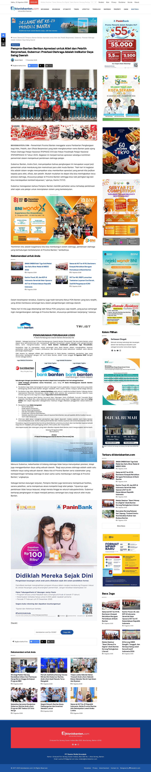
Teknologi (96, 9)
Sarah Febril (19, 60)
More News (121, 526)
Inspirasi (107, 9)
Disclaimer (122, 2)
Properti (117, 9)
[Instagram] (120, 350)
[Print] (3, 44)
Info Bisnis (45, 9)
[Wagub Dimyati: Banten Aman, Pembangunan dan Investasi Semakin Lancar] (54, 694)
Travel (76, 9)
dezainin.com (135, 768)
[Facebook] (112, 350)
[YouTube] (117, 350)
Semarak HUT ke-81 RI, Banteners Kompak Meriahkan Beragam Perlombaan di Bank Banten (83, 267)
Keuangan (56, 9)
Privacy (113, 2)
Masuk (137, 2)
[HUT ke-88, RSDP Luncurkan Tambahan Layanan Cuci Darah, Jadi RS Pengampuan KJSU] (62, 280)
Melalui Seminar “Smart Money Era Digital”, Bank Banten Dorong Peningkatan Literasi (127, 503)
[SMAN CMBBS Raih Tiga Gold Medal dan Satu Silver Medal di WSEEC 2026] (17, 266)
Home (14, 37)
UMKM (126, 9)
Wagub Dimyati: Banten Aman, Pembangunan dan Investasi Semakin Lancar (52, 706)
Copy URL (67, 632)
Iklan (107, 2)
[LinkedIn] (115, 350)
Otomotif (67, 9)
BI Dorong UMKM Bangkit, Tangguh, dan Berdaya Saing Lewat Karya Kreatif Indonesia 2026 (131, 646)
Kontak (130, 2)
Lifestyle (85, 9)
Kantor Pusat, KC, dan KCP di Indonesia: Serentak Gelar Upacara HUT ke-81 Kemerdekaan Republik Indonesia (127, 490)
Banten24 (135, 9)
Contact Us (115, 768)
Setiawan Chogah (118, 339)
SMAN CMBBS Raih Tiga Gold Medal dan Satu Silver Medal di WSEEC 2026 (38, 267)
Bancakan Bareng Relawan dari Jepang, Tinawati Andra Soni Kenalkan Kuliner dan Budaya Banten (72, 2)
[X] (3, 40)
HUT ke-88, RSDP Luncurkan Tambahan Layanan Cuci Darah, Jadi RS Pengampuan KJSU (82, 280)
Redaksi (101, 2)
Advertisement (104, 768)
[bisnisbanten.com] (24, 9)
